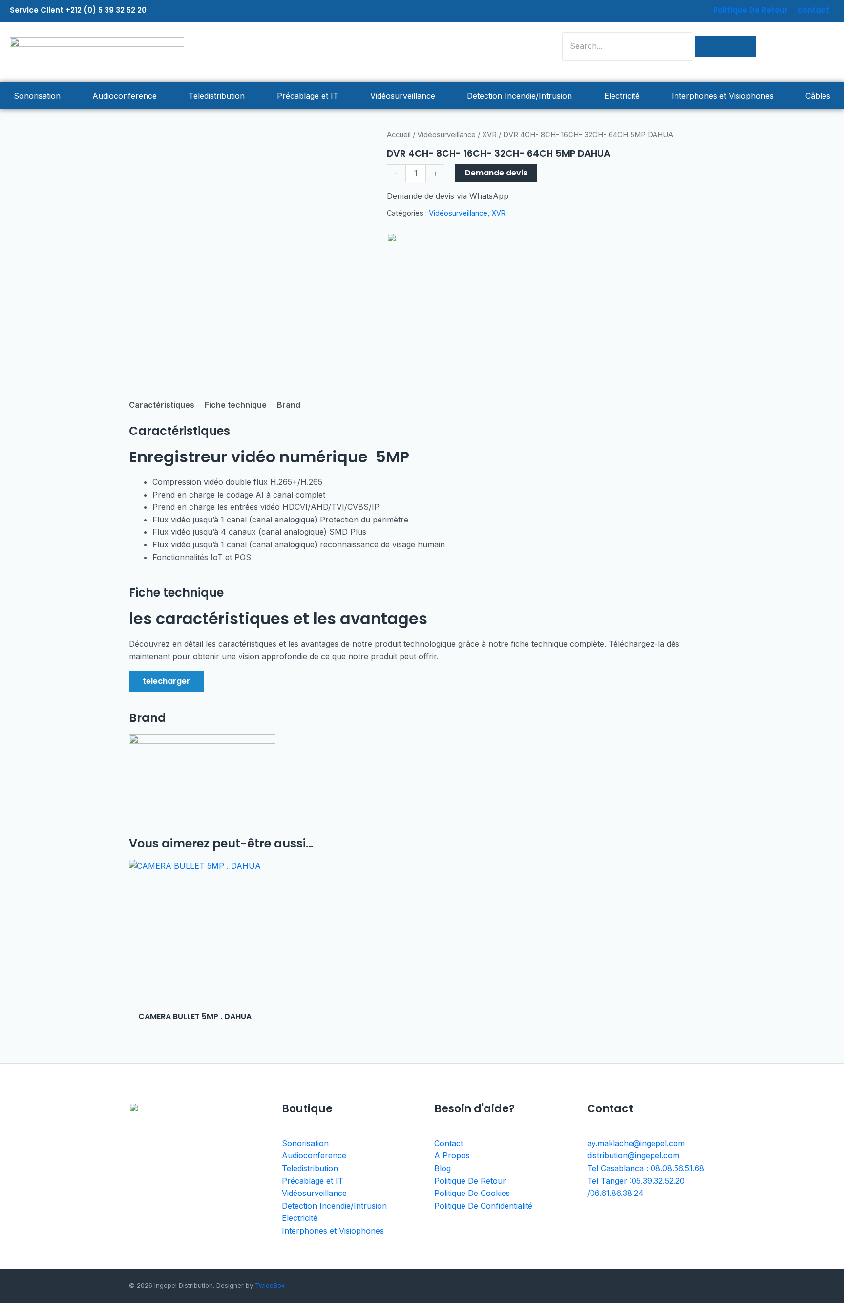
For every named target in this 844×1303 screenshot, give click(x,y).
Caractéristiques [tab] (161, 405)
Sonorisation (37, 96)
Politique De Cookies (472, 1193)
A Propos (452, 1155)
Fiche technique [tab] (236, 405)
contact (813, 10)
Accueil (399, 134)
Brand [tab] (288, 405)
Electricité (622, 96)
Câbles (817, 96)
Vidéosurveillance (402, 96)
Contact (448, 1143)
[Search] (725, 46)
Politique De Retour (750, 10)
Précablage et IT (307, 96)
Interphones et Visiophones (723, 96)
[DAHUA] (423, 269)
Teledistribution (217, 96)
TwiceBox (270, 1285)
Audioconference (124, 96)
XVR (489, 134)
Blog (442, 1168)
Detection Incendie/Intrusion (519, 96)
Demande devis (496, 172)
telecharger (166, 681)
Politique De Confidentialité (483, 1206)
